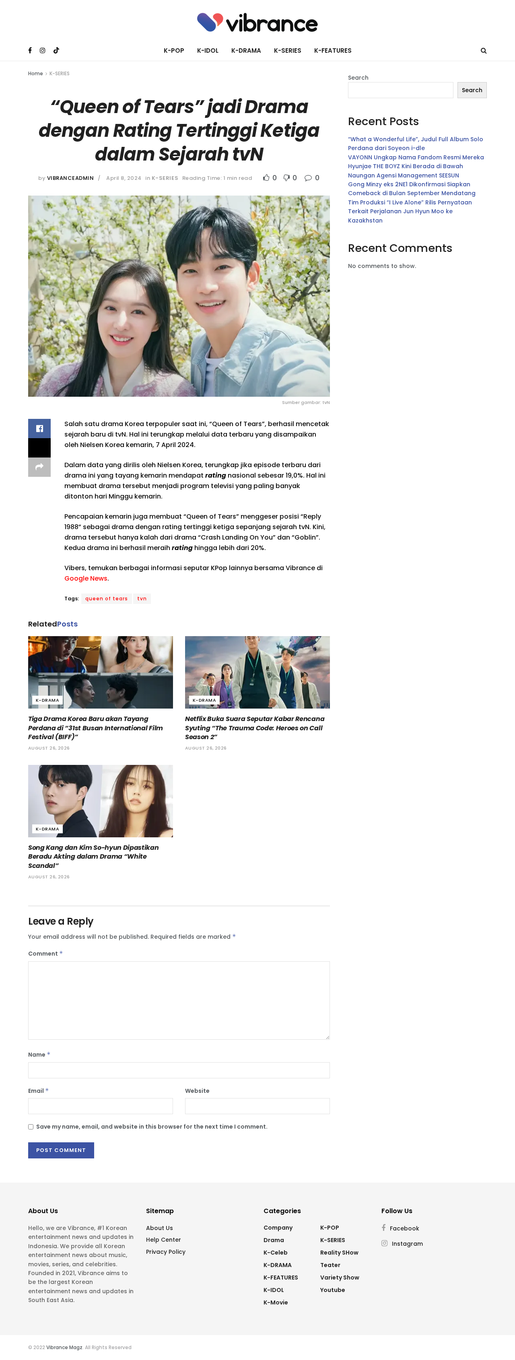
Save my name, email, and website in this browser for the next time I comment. (152, 1127)
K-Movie (276, 1302)
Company (278, 1228)
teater (330, 1265)
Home (35, 73)
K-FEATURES (333, 50)
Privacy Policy (165, 1252)
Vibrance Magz (64, 1347)
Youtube (332, 1290)
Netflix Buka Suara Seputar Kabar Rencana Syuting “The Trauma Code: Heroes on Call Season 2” (254, 728)
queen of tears (106, 598)
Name (39, 1055)
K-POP (174, 50)
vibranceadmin (70, 178)
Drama (274, 1240)
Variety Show (339, 1277)
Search (358, 78)
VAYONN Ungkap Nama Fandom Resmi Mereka (416, 157)
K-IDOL (207, 50)
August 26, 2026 (49, 748)
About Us (159, 1228)
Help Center (163, 1240)
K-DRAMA (246, 50)
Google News (85, 578)
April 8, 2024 (124, 178)
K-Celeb (276, 1253)
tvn (142, 598)
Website (197, 1091)
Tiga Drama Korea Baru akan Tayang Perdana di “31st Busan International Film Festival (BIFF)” (95, 728)
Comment (45, 954)
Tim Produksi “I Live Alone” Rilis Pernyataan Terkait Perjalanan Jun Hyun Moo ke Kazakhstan (410, 211)
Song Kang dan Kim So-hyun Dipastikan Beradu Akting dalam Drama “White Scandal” (93, 856)
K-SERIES (287, 50)
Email (38, 1091)
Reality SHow (339, 1253)
